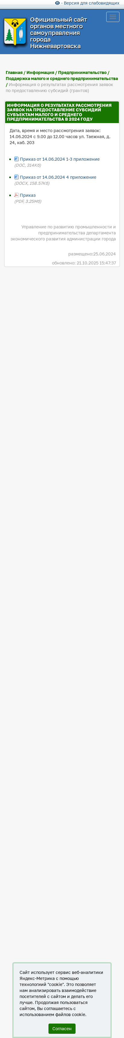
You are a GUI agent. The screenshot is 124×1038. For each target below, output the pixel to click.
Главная (14, 72)
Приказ (28, 195)
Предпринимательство (82, 72)
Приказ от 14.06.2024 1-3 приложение (60, 159)
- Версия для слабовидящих (89, 2)
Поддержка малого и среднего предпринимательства (62, 78)
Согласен (62, 1028)
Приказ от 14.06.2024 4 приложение (58, 177)
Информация (40, 72)
